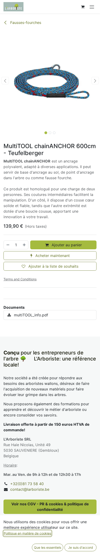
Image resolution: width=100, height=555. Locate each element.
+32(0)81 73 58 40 (27, 483)
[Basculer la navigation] (92, 7)
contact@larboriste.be (29, 489)
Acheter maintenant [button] (52, 255)
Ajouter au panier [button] (66, 245)
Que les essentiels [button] (47, 547)
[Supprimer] (8, 245)
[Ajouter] (24, 245)
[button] (5, 80)
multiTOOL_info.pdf (30, 315)
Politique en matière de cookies (27, 533)
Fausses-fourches (25, 22)
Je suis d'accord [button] (80, 547)
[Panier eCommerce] (82, 6)
